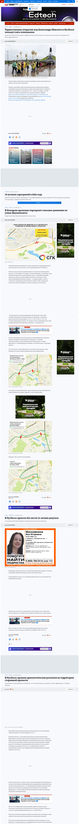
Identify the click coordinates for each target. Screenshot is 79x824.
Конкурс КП (54, 23)
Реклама (63, 4)
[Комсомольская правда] (11, 4)
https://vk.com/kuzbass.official (36, 100)
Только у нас (34, 23)
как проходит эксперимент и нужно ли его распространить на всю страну (35, 330)
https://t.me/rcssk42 (14, 98)
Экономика (40, 1)
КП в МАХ (59, 23)
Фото (8, 1)
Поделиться (70, 41)
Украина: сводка (47, 23)
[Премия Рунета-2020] (22, 4)
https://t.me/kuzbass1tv (39, 94)
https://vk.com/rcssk (46, 96)
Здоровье (57, 1)
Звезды (51, 1)
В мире (46, 1)
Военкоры (40, 23)
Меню (2, 1)
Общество (33, 1)
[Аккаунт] (77, 1)
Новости (13, 23)
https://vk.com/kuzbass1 (27, 94)
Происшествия (11, 515)
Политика (26, 1)
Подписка (70, 4)
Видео (12, 1)
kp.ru (50, 133)
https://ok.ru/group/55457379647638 (18, 100)
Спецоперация (19, 1)
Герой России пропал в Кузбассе (23, 23)
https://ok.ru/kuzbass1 (14, 94)
